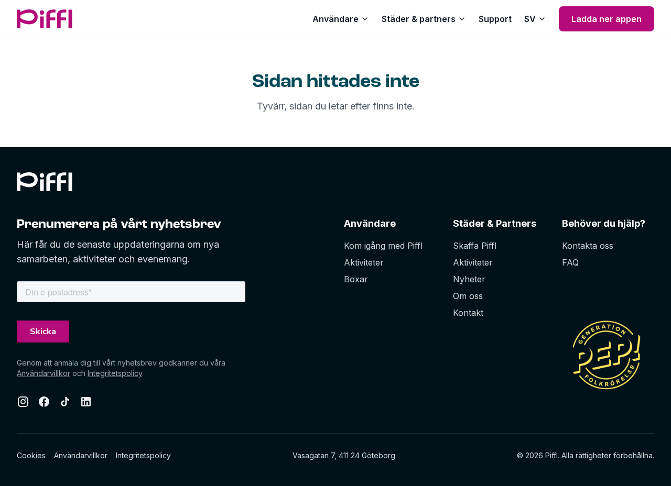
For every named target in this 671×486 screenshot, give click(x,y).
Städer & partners (419, 19)
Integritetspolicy (115, 373)
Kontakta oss (587, 245)
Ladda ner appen (606, 19)
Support (495, 19)
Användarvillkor (43, 373)
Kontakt (468, 312)
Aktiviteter (364, 262)
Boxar (356, 279)
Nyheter (469, 279)
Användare (335, 19)
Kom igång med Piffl (383, 245)
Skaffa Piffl (474, 245)
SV (530, 19)
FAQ (570, 262)
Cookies (31, 455)
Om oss (468, 296)
